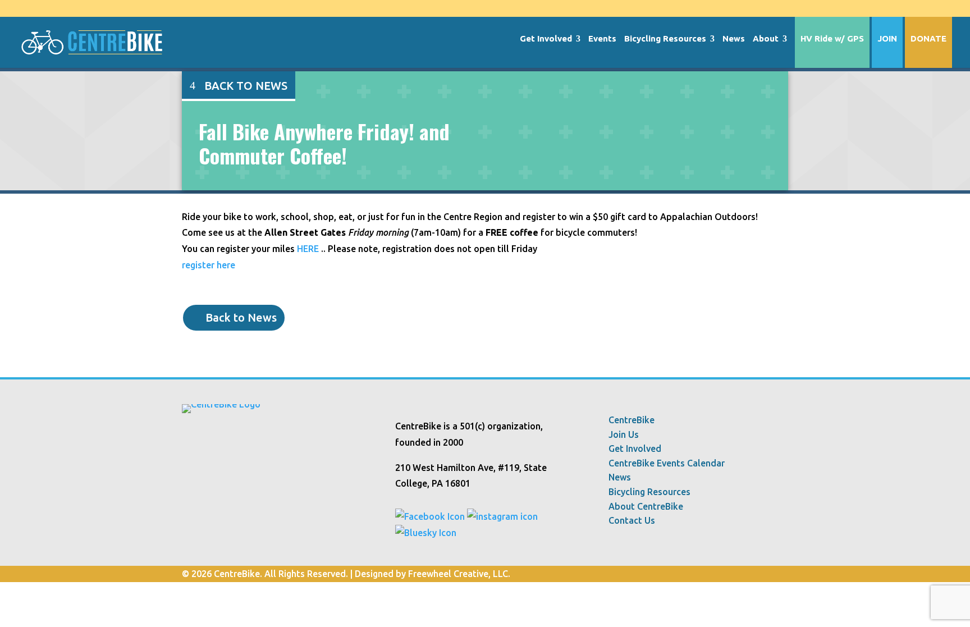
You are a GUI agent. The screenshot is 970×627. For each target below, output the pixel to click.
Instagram (782, 8)
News (733, 39)
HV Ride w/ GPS (832, 39)
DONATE (928, 39)
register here (208, 265)
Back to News (245, 85)
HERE (308, 249)
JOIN (887, 39)
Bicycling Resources (665, 39)
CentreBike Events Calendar (666, 463)
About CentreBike (645, 506)
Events (602, 39)
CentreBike (631, 420)
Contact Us (631, 520)
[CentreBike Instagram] (502, 516)
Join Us (623, 435)
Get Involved (546, 39)
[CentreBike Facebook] (430, 516)
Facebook (761, 8)
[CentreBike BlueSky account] (425, 533)
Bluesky (739, 8)
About (766, 39)
